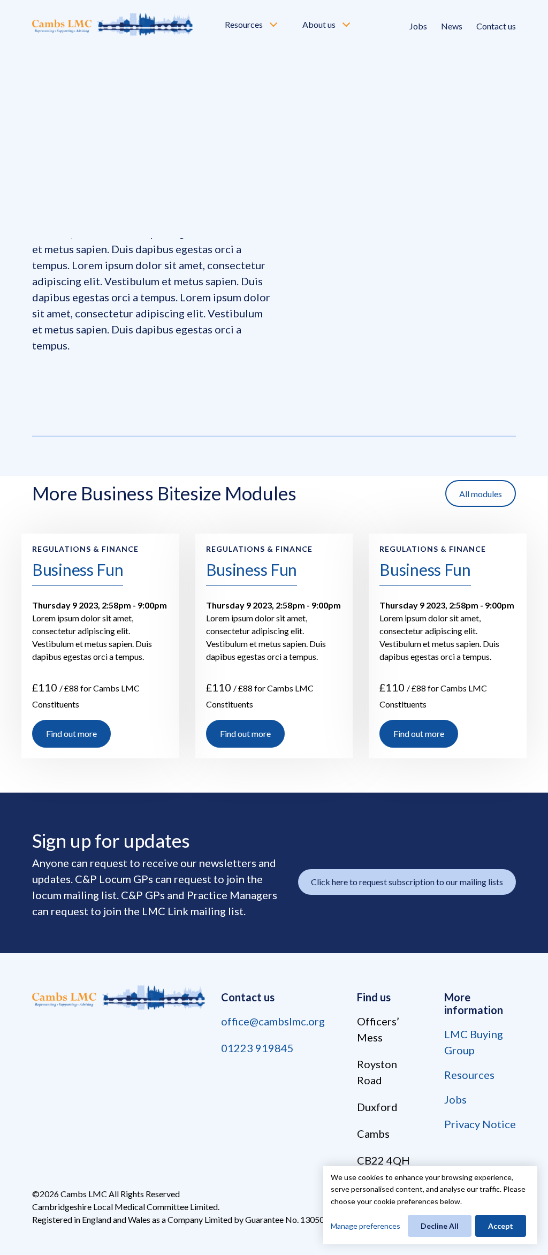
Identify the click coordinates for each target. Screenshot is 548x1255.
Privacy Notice (480, 1123)
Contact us (496, 26)
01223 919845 (257, 1047)
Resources (244, 24)
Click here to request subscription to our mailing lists (407, 882)
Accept (500, 1225)
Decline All (440, 1225)
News (451, 26)
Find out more (71, 733)
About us (319, 24)
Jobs (418, 26)
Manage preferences (365, 1225)
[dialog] (430, 1205)
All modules (480, 494)
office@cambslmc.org (273, 1021)
